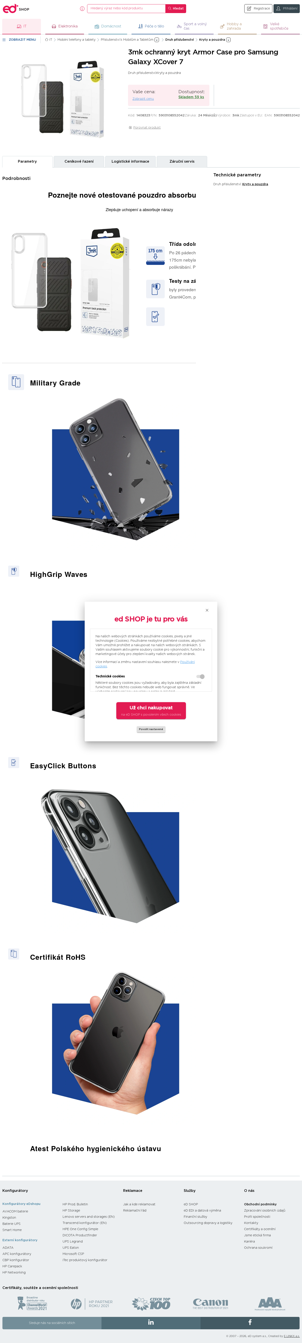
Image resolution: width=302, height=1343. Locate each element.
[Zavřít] (207, 610)
